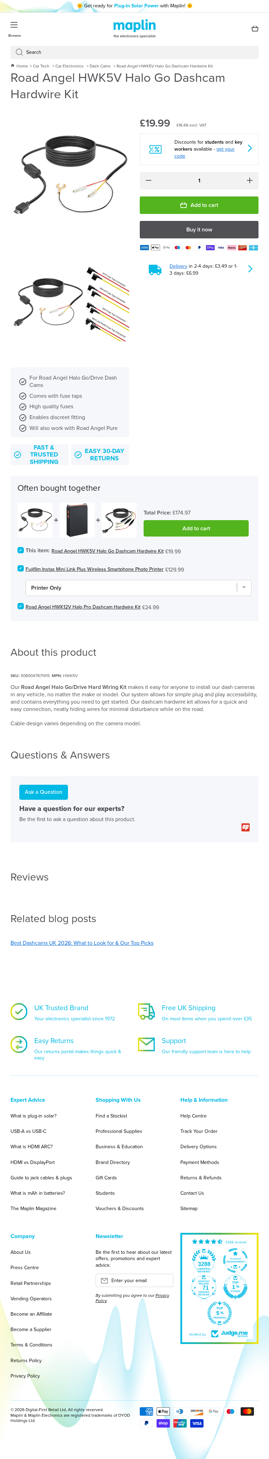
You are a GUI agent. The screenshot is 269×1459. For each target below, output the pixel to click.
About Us (21, 1252)
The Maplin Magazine (33, 1208)
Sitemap (189, 1208)
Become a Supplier (31, 1329)
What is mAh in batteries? (38, 1193)
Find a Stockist (111, 1116)
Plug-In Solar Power (136, 5)
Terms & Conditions (32, 1345)
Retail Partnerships (31, 1283)
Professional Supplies (119, 1131)
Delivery (178, 266)
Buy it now (199, 229)
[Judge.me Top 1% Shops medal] (235, 1287)
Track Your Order (199, 1131)
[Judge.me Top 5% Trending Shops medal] (219, 1313)
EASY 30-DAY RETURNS (104, 454)
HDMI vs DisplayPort (33, 1162)
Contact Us (192, 1193)
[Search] (17, 52)
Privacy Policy (25, 1375)
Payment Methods (199, 1162)
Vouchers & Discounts (120, 1208)
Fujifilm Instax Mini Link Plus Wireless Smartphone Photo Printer (95, 569)
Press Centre (25, 1267)
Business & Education (119, 1146)
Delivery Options (198, 1146)
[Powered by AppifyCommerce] (245, 827)
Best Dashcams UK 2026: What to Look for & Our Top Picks (82, 943)
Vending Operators (31, 1298)
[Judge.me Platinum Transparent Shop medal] (235, 1260)
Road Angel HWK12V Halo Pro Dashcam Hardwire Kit (83, 607)
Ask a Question (43, 792)
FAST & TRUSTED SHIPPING (44, 455)
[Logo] (134, 28)
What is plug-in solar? (33, 1116)
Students (105, 1193)
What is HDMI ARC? (32, 1146)
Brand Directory (113, 1162)
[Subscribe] (164, 1282)
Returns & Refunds (201, 1177)
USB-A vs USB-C (28, 1131)
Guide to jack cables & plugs (41, 1177)
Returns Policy (26, 1360)
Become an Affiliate (31, 1314)
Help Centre (193, 1116)
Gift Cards (106, 1177)
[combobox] (134, 52)
